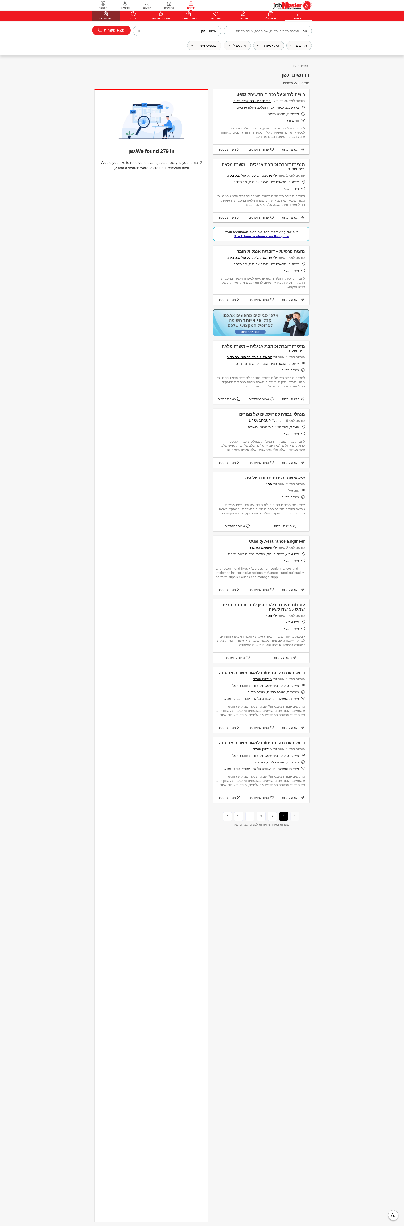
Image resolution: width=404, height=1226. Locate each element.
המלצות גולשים (161, 18)
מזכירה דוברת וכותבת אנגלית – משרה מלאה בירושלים (263, 166)
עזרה (133, 18)
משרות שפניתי (188, 18)
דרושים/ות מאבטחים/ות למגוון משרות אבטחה (262, 672)
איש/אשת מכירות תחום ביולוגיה (275, 477)
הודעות (147, 8)
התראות (243, 18)
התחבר (103, 8)
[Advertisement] (383, 106)
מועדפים (216, 18)
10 (238, 816)
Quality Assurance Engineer (277, 541)
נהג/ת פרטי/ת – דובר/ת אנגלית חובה (270, 251)
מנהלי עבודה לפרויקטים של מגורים (272, 414)
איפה (212, 31)
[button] (393, 1215)
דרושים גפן (295, 75)
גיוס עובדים (105, 18)
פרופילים (169, 8)
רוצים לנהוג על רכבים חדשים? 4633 (271, 94)
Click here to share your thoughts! (261, 236)
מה (305, 31)
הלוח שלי (270, 18)
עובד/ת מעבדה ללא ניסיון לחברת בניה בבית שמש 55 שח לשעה (264, 607)
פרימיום (125, 8)
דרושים (191, 8)
